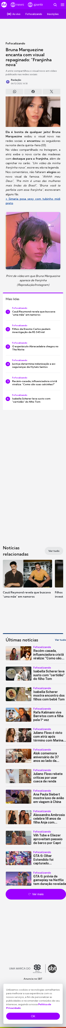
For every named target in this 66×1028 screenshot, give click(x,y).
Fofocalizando (15, 43)
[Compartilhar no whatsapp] (14, 91)
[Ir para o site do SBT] (52, 968)
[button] (27, 582)
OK (33, 1016)
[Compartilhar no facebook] (33, 91)
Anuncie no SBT (33, 978)
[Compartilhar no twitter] (51, 91)
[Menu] (62, 4)
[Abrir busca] (55, 4)
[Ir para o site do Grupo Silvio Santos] (27, 968)
